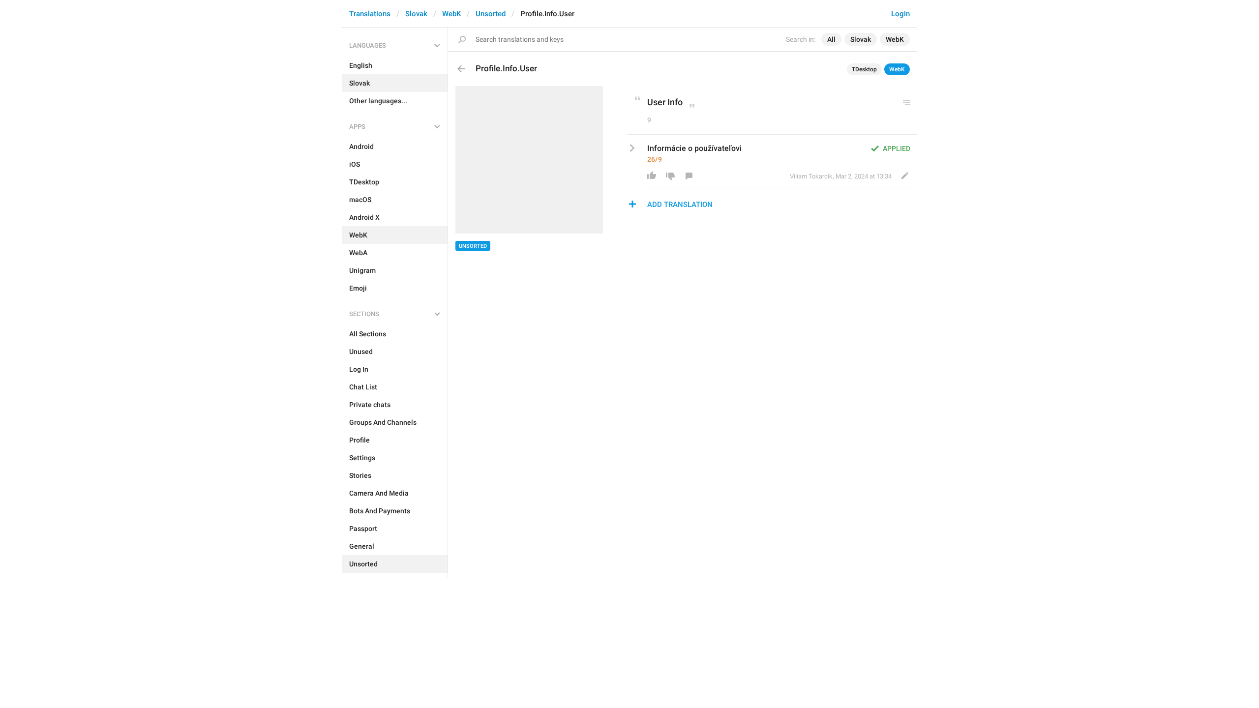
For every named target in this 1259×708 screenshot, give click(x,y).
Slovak (416, 13)
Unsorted (491, 13)
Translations (369, 13)
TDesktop (864, 69)
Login (900, 13)
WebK (451, 13)
